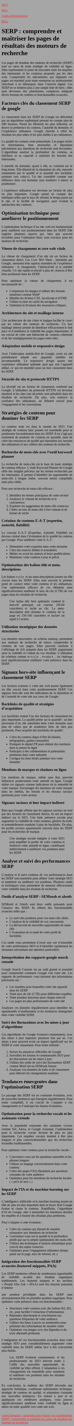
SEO (5, 5)
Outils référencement (14, 16)
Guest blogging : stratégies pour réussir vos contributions (37, 1415)
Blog (5, 21)
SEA (5, 10)
